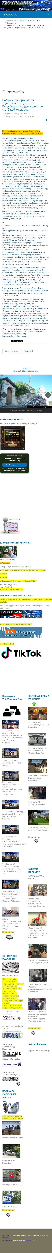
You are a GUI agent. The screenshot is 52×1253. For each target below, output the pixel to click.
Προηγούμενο (12, 351)
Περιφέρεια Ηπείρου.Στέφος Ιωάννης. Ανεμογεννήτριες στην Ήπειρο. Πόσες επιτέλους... (12, 788)
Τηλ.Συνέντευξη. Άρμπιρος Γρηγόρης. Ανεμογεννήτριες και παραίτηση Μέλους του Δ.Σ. (12, 869)
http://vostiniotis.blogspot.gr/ (39, 1050)
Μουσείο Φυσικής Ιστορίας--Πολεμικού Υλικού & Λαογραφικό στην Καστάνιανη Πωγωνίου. (37, 933)
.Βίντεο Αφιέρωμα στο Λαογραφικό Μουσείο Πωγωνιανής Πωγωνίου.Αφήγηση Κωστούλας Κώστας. (38, 1016)
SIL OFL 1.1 (29, 1240)
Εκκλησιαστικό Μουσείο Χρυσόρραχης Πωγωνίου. (38, 961)
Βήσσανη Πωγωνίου (11, 1059)
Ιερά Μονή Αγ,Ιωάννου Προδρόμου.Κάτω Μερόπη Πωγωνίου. (37, 750)
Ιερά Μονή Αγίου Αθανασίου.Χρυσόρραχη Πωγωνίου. (38, 724)
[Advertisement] (26, 58)
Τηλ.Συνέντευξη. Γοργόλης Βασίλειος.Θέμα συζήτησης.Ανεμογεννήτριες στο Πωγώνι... (14, 841)
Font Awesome (7, 1240)
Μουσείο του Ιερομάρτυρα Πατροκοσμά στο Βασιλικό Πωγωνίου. (36, 902)
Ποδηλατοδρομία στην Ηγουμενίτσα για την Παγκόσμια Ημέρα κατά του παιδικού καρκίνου (22, 104)
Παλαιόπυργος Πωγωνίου (8, 1161)
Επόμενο (28, 351)
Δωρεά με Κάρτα (14, 465)
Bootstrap (5, 1235)
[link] (23, 570)
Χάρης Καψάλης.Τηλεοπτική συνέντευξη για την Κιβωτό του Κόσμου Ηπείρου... (11, 924)
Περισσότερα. (34, 837)
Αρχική (23, 20)
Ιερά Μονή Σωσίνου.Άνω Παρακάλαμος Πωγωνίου (38, 778)
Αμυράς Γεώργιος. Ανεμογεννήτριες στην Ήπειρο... (12, 762)
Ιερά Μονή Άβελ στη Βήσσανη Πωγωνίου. (36, 803)
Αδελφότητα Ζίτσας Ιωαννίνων (11, 1012)
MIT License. (6, 1237)
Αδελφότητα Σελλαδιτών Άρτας (11, 1073)
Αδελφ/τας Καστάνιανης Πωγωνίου (8, 1046)
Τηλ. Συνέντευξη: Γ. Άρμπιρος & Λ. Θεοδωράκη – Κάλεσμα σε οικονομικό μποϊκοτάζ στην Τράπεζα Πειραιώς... (12, 736)
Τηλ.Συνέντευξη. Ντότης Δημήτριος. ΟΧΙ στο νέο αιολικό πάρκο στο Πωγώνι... (12, 815)
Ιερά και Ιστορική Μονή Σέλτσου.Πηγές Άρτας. (38, 828)
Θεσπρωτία (11, 23)
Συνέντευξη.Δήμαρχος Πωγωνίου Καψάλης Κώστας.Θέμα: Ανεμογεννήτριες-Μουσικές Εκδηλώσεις (12, 896)
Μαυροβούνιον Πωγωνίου (12, 1184)
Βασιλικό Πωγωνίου (10, 1206)
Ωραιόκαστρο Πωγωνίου (12, 1137)
